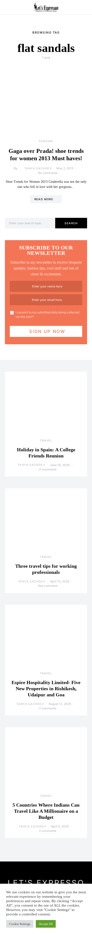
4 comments (47, 469)
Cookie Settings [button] (19, 924)
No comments (47, 173)
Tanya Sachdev (38, 168)
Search (71, 223)
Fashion (46, 141)
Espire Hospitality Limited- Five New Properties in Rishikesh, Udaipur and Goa (46, 688)
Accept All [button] (46, 924)
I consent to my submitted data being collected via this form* (47, 314)
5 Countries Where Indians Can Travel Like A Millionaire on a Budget (46, 811)
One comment (47, 586)
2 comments (47, 708)
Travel (46, 440)
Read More (43, 199)
